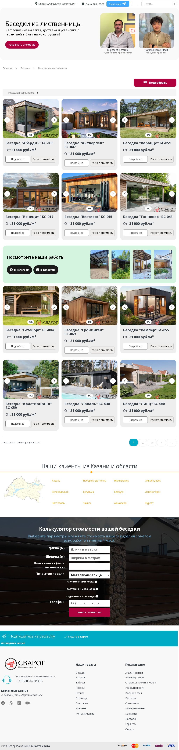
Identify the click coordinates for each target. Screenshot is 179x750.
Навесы (80, 687)
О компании (132, 703)
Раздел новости (134, 687)
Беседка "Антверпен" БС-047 (84, 145)
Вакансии (130, 698)
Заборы (80, 682)
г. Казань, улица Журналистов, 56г (56, 3)
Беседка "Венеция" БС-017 (29, 216)
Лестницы (81, 698)
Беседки (25, 68)
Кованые (81, 708)
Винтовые (82, 703)
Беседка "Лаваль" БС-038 (87, 403)
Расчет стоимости (44, 159)
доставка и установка (81, 589)
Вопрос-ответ (133, 693)
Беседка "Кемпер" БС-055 (146, 330)
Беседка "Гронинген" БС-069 (84, 332)
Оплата (129, 729)
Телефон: (57, 602)
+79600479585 (29, 680)
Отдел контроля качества (140, 682)
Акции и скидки (134, 672)
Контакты (131, 713)
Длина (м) (56, 548)
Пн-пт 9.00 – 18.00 (94, 4)
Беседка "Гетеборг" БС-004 (29, 330)
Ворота (80, 677)
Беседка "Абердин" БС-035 (29, 143)
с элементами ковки (80, 581)
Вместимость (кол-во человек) (49, 565)
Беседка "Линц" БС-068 (144, 403)
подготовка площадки (81, 596)
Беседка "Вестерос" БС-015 (88, 216)
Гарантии (130, 724)
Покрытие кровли (50, 574)
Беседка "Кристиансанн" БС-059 (28, 405)
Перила (80, 693)
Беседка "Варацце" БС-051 (147, 143)
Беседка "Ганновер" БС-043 (148, 216)
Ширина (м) (55, 557)
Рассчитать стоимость (21, 44)
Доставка (131, 718)
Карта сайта (42, 746)
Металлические (85, 713)
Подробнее (17, 159)
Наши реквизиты (135, 708)
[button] (7, 120)
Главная (7, 68)
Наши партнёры (134, 677)
